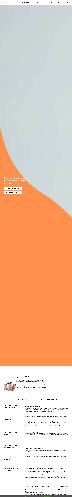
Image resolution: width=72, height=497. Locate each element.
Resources (59, 2)
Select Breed (50, 2)
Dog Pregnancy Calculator (39, 2)
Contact (67, 2)
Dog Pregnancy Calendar (25, 2)
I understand (47, 496)
